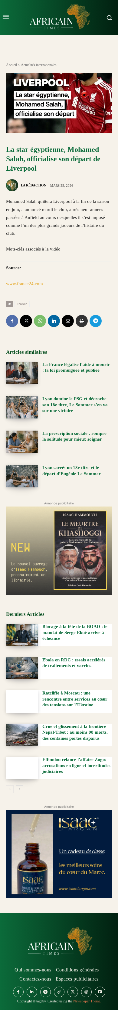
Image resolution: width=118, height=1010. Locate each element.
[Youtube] (100, 992)
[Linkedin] (54, 321)
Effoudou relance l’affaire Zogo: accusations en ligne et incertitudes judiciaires (76, 765)
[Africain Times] (59, 942)
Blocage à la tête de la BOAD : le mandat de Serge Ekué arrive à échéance (74, 632)
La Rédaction (33, 185)
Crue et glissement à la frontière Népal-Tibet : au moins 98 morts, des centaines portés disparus (75, 732)
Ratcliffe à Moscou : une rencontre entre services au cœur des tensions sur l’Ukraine (74, 699)
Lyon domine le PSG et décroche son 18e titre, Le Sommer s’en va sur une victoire (75, 404)
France (22, 304)
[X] (26, 321)
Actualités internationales (39, 65)
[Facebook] (12, 321)
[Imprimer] (82, 321)
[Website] (86, 992)
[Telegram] (96, 321)
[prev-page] (10, 789)
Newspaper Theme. (87, 1001)
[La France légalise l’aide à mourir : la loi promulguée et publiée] (22, 373)
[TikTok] (59, 992)
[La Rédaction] (13, 185)
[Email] (68, 321)
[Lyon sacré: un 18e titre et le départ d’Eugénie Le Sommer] (22, 476)
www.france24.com (24, 283)
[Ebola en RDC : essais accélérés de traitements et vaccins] (22, 668)
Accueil (11, 65)
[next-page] (19, 789)
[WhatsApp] (40, 321)
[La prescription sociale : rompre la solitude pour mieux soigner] (22, 442)
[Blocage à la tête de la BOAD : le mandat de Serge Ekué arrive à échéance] (22, 635)
